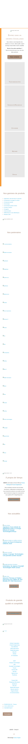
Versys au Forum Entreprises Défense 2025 (12, 542)
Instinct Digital (17, 737)
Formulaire (7, 714)
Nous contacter (14, 57)
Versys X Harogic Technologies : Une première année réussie (13, 554)
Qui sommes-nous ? (14, 613)
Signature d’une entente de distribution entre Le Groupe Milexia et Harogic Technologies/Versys (12, 529)
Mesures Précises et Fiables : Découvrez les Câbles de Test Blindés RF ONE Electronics (12, 579)
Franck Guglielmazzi (17, 484)
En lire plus (14, 586)
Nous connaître (14, 499)
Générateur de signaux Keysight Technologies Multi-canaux (13, 566)
